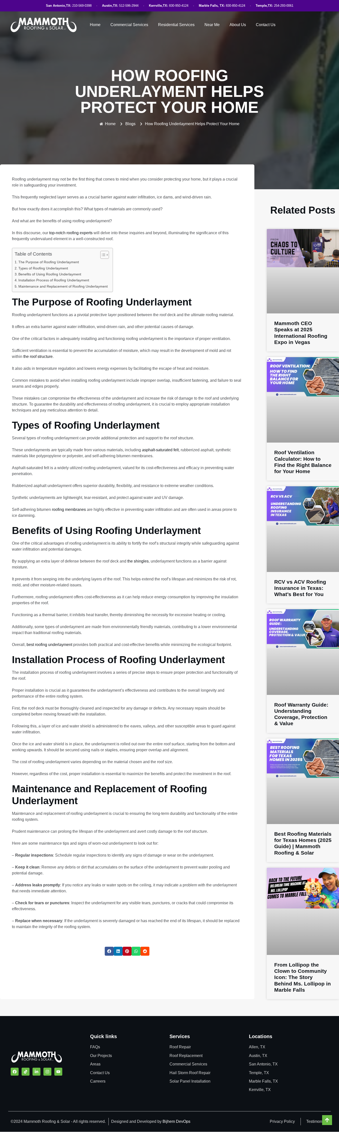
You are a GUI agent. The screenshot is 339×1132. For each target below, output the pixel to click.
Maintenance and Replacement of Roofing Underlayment (63, 286)
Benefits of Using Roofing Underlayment (49, 274)
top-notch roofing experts (71, 233)
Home (95, 25)
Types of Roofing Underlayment (43, 268)
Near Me (212, 25)
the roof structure (38, 356)
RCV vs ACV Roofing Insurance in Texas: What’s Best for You (300, 588)
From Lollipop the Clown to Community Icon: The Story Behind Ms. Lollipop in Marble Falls (302, 977)
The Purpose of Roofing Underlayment (48, 262)
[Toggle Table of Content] (102, 255)
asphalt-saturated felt (160, 450)
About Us (238, 25)
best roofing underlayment (49, 644)
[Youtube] (58, 1072)
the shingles (138, 561)
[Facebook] (15, 1072)
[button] (109, 951)
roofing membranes (69, 509)
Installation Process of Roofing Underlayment (53, 280)
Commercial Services (129, 25)
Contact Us (265, 25)
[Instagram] (47, 1072)
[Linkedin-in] (36, 1072)
